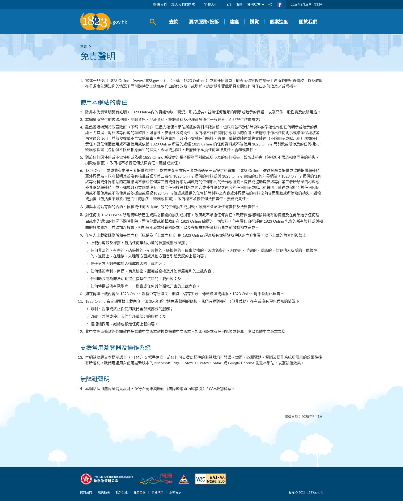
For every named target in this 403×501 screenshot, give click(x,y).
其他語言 (254, 4)
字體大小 (210, 4)
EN (229, 4)
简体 (239, 4)
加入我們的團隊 (183, 4)
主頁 (83, 46)
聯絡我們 (160, 4)
